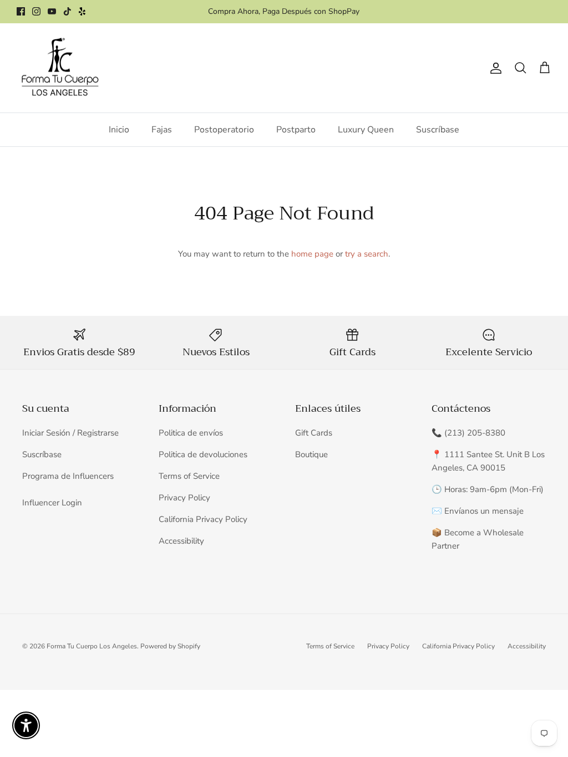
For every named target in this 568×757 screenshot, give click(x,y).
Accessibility (181, 540)
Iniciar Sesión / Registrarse (70, 432)
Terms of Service (189, 476)
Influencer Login (52, 502)
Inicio (119, 130)
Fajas (161, 130)
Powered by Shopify (170, 646)
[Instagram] (36, 11)
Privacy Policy (184, 497)
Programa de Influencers (68, 476)
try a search (366, 253)
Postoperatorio (224, 130)
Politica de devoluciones (203, 454)
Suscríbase (437, 130)
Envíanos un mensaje (484, 510)
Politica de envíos (191, 432)
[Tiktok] (67, 11)
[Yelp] (82, 11)
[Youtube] (52, 11)
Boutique (311, 454)
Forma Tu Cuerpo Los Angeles (92, 646)
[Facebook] (21, 11)
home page (312, 253)
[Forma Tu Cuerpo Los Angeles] (60, 68)
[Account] (494, 68)
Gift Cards (313, 432)
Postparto (296, 130)
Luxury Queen (366, 130)
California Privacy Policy (203, 519)
